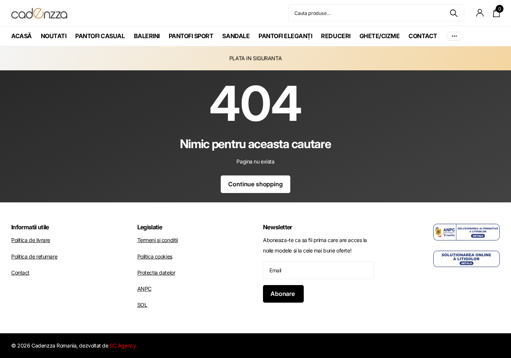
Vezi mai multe (454, 36)
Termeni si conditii (157, 240)
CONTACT (423, 36)
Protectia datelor (156, 272)
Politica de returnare (34, 256)
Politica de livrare (30, 240)
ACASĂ (21, 36)
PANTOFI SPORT (191, 36)
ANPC (144, 288)
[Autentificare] (480, 12)
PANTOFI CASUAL (100, 36)
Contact (20, 272)
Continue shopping (255, 184)
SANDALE (236, 36)
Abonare (283, 293)
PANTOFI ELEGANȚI (285, 36)
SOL (142, 305)
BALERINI (147, 36)
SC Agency (123, 345)
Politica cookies (154, 256)
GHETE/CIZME (379, 36)
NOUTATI (54, 36)
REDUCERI (335, 36)
